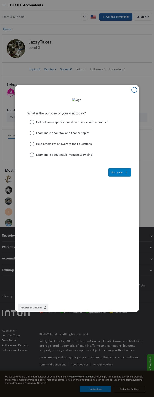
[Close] (134, 89)
